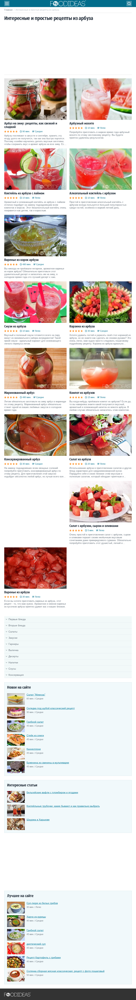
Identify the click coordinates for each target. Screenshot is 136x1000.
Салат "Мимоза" (36, 694)
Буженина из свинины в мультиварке (48, 762)
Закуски (12, 637)
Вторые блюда (16, 625)
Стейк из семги (35, 735)
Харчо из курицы (36, 916)
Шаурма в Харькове (38, 819)
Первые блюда (17, 619)
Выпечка (13, 650)
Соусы (12, 668)
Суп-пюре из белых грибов (42, 903)
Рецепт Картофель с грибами (44, 957)
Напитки (13, 662)
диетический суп (36, 943)
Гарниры (13, 644)
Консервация (16, 674)
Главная (8, 10)
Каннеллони (34, 749)
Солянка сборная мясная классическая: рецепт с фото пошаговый (65, 971)
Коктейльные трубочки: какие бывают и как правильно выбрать (63, 806)
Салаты (12, 631)
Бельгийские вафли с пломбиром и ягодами (52, 792)
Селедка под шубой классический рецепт (51, 708)
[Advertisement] (68, 48)
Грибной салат (35, 721)
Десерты (13, 656)
